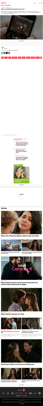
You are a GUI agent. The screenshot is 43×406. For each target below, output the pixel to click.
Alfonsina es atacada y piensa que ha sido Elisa (10, 332)
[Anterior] (1, 0)
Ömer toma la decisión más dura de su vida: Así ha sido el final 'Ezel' (22, 144)
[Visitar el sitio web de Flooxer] (25, 396)
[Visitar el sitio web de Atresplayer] (19, 396)
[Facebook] (2, 48)
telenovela (15, 57)
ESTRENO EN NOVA (20, 155)
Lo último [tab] (24, 138)
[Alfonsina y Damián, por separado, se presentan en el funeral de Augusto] (11, 374)
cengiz (28, 57)
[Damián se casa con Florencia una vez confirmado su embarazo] (32, 323)
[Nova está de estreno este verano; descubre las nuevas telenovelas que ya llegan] (21, 268)
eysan (24, 57)
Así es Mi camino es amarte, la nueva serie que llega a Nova (10, 253)
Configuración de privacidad (36, 401)
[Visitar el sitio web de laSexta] (8, 393)
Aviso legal (4, 401)
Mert (25, 11)
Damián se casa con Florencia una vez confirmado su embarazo (30, 332)
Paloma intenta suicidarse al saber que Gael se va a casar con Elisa (31, 253)
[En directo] (34, 3)
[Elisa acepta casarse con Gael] (21, 300)
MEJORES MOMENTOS (21, 148)
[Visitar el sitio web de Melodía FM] (39, 393)
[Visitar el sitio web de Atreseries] (26, 393)
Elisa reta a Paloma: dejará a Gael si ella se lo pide (20, 236)
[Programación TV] (37, 3)
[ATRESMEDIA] (21, 390)
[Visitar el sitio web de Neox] (12, 393)
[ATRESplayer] (39, 3)
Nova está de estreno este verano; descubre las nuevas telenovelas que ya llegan (19, 283)
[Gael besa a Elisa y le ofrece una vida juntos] (21, 351)
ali (2, 57)
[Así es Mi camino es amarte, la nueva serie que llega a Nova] (11, 245)
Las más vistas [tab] (17, 138)
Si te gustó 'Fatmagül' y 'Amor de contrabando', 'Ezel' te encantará (22, 158)
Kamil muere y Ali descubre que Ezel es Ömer (21, 151)
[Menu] (41, 3)
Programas (7, 5)
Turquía (37, 57)
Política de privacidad (10, 401)
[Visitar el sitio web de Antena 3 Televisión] (3, 393)
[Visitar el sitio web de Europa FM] (35, 393)
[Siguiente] (42, 0)
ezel (9, 57)
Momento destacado (6, 312)
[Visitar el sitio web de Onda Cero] (30, 393)
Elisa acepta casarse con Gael (12, 314)
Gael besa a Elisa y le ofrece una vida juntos (17, 364)
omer (6, 57)
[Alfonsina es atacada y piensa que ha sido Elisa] (11, 323)
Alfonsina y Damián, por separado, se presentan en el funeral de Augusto (9, 381)
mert (20, 57)
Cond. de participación (26, 401)
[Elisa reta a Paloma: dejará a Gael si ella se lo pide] (21, 222)
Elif (2, 13)
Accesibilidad (21, 403)
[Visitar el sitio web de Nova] (17, 393)
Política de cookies (18, 401)
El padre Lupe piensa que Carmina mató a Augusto (31, 381)
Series (2, 5)
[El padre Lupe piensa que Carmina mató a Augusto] (32, 374)
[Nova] (5, 3)
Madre (33, 57)
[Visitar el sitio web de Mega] (21, 393)
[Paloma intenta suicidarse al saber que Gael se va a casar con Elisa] (32, 245)
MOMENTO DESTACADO (21, 141)
